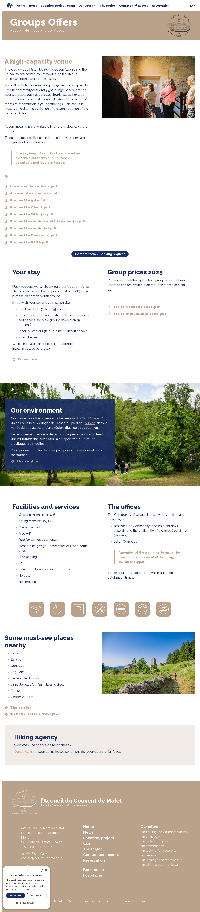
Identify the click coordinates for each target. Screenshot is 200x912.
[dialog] (26, 887)
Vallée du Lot (21, 428)
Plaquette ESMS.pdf (29, 242)
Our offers (85, 5)
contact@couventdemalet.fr (41, 858)
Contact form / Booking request (100, 254)
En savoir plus (29, 889)
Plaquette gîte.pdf (28, 200)
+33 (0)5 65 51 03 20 (34, 853)
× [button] (46, 870)
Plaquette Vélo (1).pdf (32, 214)
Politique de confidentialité (115, 901)
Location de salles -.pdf (34, 186)
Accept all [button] (16, 895)
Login (143, 901)
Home (21, 5)
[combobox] (41, 870)
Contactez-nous (25, 752)
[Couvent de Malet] (10, 5)
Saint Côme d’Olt (94, 418)
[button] (26, 903)
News (33, 5)
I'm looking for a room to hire (161, 860)
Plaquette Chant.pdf (30, 207)
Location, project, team (58, 5)
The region (107, 5)
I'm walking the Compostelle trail (164, 832)
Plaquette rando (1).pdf (33, 228)
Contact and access (133, 5)
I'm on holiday (151, 836)
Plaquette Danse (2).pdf (34, 235)
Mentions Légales (80, 901)
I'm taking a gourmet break (160, 864)
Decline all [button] (36, 895)
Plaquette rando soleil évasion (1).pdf (48, 221)
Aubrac (90, 423)
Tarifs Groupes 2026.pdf (137, 307)
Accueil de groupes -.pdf (34, 193)
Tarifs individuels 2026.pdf (140, 314)
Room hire (28, 359)
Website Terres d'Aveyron (35, 714)
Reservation (160, 5)
